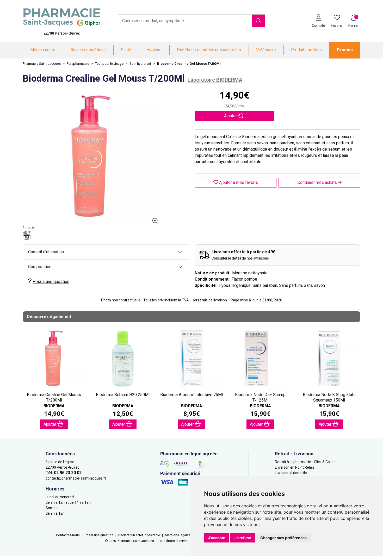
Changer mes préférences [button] (283, 537)
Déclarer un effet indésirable (139, 535)
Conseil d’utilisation (46, 251)
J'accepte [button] (216, 537)
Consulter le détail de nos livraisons (240, 258)
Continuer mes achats (318, 182)
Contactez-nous (68, 535)
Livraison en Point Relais (294, 467)
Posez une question (51, 281)
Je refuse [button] (242, 537)
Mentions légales (177, 535)
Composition (39, 266)
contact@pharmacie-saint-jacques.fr (76, 478)
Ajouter (50, 424)
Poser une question (99, 535)
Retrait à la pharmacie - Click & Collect (306, 462)
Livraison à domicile (291, 473)
